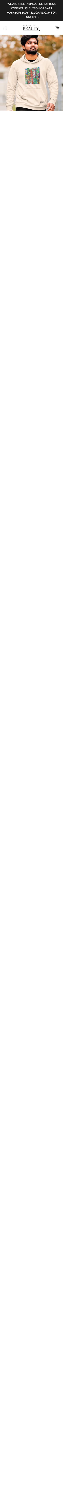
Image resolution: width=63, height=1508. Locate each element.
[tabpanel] (31, 72)
